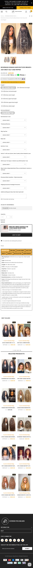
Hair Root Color (4, 146)
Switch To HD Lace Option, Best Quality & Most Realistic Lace (16, 153)
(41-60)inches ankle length (8, 106)
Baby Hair (3, 138)
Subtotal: (3, 220)
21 (3, 240)
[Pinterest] (18, 540)
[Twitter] (6, 540)
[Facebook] (2, 540)
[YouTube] (22, 540)
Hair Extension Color (6, 116)
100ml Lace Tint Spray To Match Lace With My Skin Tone (14, 161)
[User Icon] (26, 11)
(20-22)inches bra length (23, 87)
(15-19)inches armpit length (8, 87)
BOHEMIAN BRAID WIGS (10, 16)
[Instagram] (14, 540)
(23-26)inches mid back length (8, 91)
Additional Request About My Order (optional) (12, 192)
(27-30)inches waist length (8, 95)
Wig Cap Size (4, 131)
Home (2, 16)
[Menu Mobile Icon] (2, 12)
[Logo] (16, 11)
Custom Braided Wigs (9, 340)
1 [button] (12, 350)
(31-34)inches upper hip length (8, 98)
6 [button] (20, 350)
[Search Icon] (6, 11)
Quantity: (3, 214)
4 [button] (17, 350)
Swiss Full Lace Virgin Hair (7, 113)
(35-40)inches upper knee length (9, 102)
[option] (16, 38)
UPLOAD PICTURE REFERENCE (7, 204)
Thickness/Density (5, 124)
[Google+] (10, 540)
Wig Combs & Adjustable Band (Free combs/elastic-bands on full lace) (16, 169)
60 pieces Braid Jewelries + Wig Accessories (11, 177)
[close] (31, 3)
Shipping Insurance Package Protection (10, 184)
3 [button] (15, 350)
